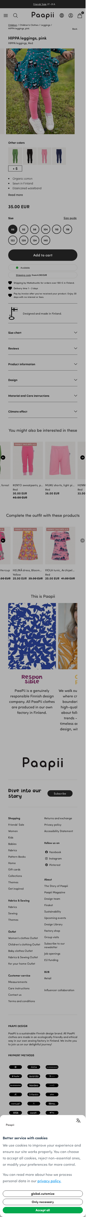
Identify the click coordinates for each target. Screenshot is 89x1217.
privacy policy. (49, 1180)
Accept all (43, 1210)
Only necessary (43, 1202)
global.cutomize (43, 1193)
